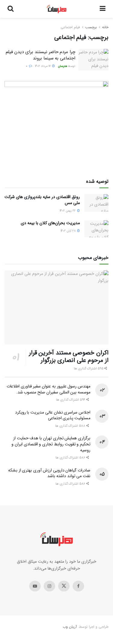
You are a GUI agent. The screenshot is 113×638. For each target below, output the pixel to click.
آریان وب (70, 627)
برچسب (91, 27)
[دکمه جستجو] (11, 9)
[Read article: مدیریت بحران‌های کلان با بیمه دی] (96, 228)
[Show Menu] (102, 9)
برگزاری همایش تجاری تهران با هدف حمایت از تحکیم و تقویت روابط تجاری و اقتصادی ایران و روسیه (50, 444)
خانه (105, 27)
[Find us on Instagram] (49, 586)
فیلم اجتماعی (70, 27)
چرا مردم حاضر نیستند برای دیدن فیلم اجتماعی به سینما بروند (40, 55)
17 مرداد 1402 (43, 66)
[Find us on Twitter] (64, 586)
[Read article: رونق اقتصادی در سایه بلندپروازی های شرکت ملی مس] (96, 202)
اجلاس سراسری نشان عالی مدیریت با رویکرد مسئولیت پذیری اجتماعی (52, 415)
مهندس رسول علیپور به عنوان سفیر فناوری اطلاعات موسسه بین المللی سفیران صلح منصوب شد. (48, 389)
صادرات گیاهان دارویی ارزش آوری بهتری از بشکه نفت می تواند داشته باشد (49, 473)
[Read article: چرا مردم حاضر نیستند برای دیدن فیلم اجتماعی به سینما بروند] (93, 60)
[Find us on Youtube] (35, 586)
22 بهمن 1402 (68, 211)
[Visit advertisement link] (56, 124)
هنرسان (62, 66)
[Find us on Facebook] (78, 586)
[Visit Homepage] (57, 9)
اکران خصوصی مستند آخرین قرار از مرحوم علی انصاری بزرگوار (68, 356)
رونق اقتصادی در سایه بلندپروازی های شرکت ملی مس (42, 200)
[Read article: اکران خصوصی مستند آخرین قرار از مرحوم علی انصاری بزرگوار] (56, 307)
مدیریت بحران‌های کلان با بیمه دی (50, 223)
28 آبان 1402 (69, 231)
